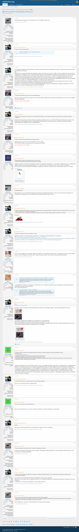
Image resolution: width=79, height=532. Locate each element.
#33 (75, 185)
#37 (75, 274)
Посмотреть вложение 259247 (21, 305)
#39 (75, 347)
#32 (75, 155)
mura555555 (8, 162)
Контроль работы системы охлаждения (28, 289)
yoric (8, 281)
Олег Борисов (8, 354)
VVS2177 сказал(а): (18, 472)
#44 (75, 469)
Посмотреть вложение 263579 (21, 354)
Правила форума (67, 527)
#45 (75, 492)
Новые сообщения (6, 6)
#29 (75, 90)
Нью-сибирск (10, 286)
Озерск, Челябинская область (9, 267)
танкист (8, 96)
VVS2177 (8, 24)
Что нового (11, 4)
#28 (75, 67)
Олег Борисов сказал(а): (20, 47)
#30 (75, 111)
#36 (75, 251)
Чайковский (11, 197)
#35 (75, 228)
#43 (75, 443)
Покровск (11, 56)
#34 (75, 205)
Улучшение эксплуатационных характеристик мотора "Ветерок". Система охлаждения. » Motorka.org (42, 278)
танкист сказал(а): (18, 114)
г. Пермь (11, 102)
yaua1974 (5, 13)
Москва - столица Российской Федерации (8, 32)
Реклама (15, 530)
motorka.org (10, 530)
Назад (4, 15)
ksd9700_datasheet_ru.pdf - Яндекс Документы (29, 51)
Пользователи (19, 4)
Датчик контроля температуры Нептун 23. (17, 12)
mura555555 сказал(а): (19, 208)
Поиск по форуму (14, 6)
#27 (75, 44)
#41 (75, 399)
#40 (75, 375)
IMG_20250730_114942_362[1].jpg (22, 338)
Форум (5, 4)
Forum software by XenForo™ (13, 529)
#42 (75, 420)
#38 (75, 299)
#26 (75, 18)
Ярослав (8, 192)
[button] (14, 4)
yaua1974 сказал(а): (19, 93)
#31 (75, 134)
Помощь (72, 527)
